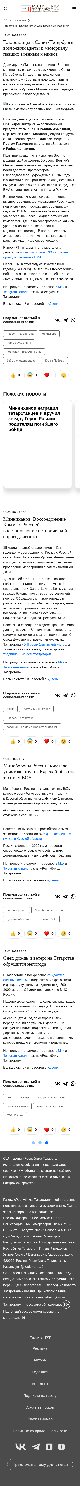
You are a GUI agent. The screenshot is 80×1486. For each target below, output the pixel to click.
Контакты (40, 1384)
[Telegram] (65, 320)
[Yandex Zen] (61, 1447)
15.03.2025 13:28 (14, 759)
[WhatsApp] (73, 320)
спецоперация (16, 910)
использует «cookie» (18, 1164)
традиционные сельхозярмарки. (28, 654)
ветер (25, 1097)
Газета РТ (40, 1337)
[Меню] (74, 8)
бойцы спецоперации (21, 360)
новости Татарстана (20, 333)
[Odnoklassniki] (49, 1447)
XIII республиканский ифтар (45, 644)
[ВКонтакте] (57, 320)
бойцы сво (49, 333)
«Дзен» (53, 303)
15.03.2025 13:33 (14, 512)
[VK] (20, 1447)
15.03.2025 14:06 (14, 35)
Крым (10, 708)
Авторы (40, 1360)
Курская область (18, 919)
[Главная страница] (40, 9)
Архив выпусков (40, 1407)
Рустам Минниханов (36, 708)
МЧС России (15, 1115)
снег (10, 1097)
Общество (20, 20)
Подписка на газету (40, 1396)
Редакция (40, 1372)
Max (61, 287)
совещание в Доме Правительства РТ (32, 726)
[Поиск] (6, 8)
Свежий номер (40, 1419)
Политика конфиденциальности (40, 1431)
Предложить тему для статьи (40, 1464)
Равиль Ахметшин (19, 342)
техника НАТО (46, 919)
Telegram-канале (16, 292)
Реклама (40, 1348)
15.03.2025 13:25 (14, 951)
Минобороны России (49, 910)
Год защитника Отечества (24, 351)
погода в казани (17, 1106)
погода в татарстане (51, 1097)
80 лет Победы (54, 360)
